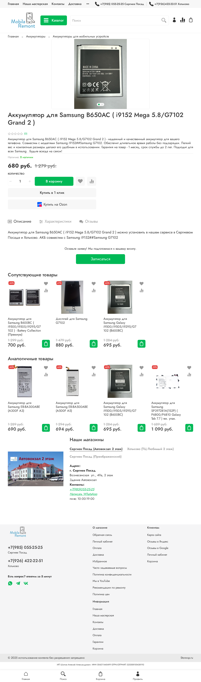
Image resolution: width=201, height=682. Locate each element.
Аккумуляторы (35, 36)
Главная (13, 4)
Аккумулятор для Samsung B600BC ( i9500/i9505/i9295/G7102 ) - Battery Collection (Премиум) (24, 327)
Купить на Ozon (55, 204)
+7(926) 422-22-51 (25, 561)
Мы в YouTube (101, 581)
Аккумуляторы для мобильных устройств (81, 36)
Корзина (152, 561)
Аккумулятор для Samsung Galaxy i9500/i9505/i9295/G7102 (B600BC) (119, 325)
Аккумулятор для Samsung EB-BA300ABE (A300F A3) (24, 406)
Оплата (97, 548)
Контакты (58, 4)
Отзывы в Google (157, 548)
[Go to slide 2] (102, 104)
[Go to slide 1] (99, 104)
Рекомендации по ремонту (109, 587)
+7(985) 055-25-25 (25, 547)
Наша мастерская (35, 4)
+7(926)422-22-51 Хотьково (171, 4)
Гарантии (98, 642)
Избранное (100, 561)
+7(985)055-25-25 (82, 489)
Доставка (74, 4)
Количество (16, 174)
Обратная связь (102, 535)
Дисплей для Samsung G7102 (71, 321)
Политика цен (101, 594)
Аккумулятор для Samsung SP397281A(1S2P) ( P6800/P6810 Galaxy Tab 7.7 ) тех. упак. (166, 410)
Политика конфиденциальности (112, 574)
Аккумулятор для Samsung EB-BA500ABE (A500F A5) (72, 406)
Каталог (58, 20)
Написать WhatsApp (83, 494)
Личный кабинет (102, 541)
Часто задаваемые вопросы (110, 568)
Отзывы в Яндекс (157, 541)
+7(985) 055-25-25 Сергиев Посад (122, 4)
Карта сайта (154, 535)
